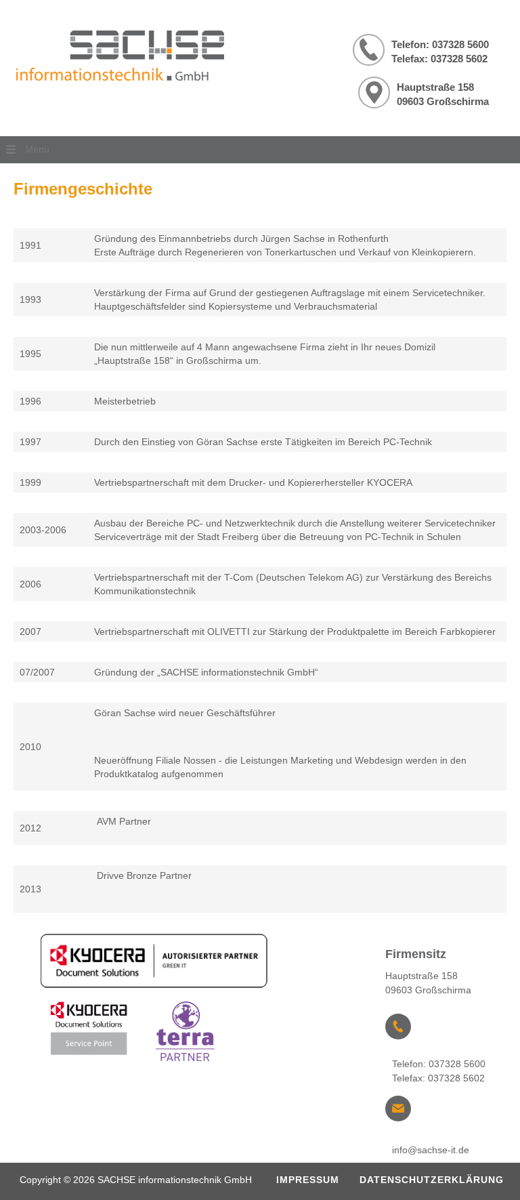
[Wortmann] (186, 1034)
